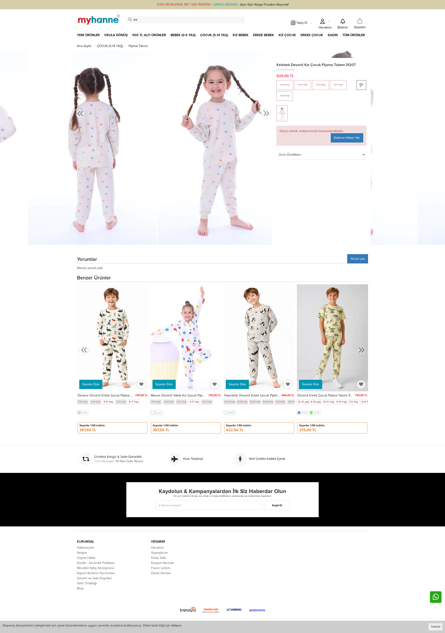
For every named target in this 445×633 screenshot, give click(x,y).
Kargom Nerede (162, 562)
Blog (80, 588)
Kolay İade (158, 557)
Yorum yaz (357, 258)
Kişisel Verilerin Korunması (96, 573)
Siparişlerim (159, 552)
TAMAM (435, 627)
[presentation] (80, 114)
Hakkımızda (85, 547)
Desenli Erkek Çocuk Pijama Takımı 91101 (326, 395)
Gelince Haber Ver (347, 137)
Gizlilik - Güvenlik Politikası (96, 562)
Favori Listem (160, 568)
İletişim (82, 552)
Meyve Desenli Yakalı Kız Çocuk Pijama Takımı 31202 (188, 395)
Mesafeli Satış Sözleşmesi (95, 568)
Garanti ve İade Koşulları (94, 578)
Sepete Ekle (90, 384)
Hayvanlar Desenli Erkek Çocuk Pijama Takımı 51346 (261, 395)
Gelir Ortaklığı (87, 583)
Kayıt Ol (277, 505)
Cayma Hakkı (86, 557)
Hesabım (157, 547)
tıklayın (176, 625)
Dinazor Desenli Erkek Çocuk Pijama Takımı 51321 (113, 395)
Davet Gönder (161, 573)
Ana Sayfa (84, 46)
